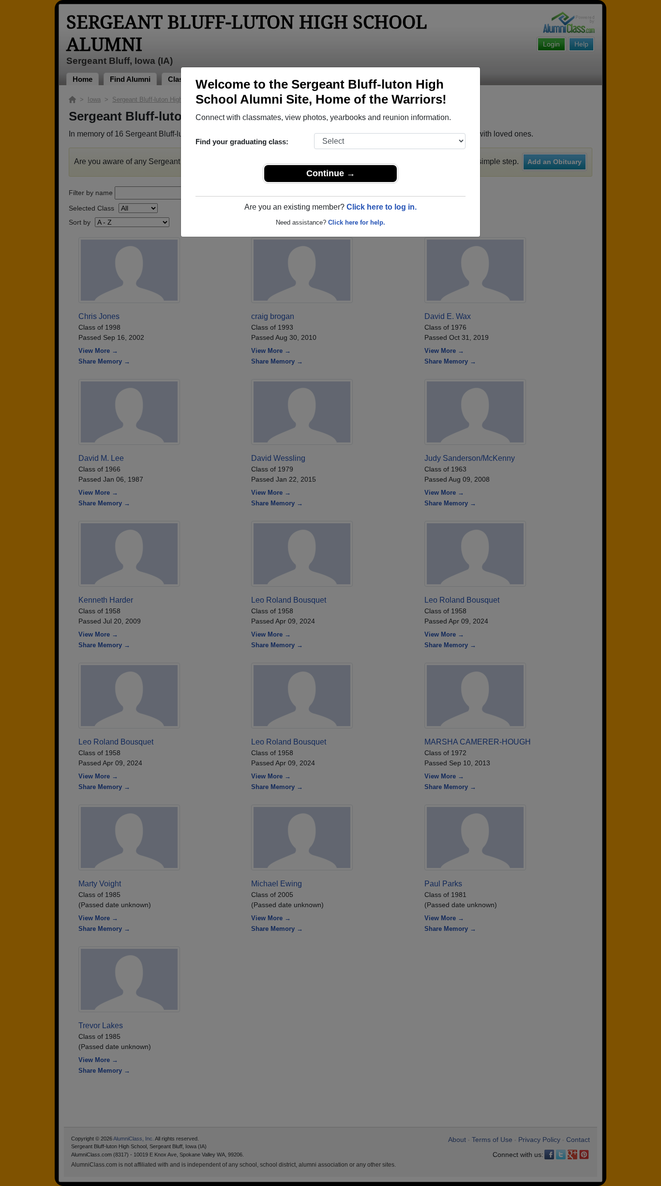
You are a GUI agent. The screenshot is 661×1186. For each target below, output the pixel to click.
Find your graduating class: (241, 141)
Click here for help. (356, 222)
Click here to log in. (381, 207)
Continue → (330, 173)
